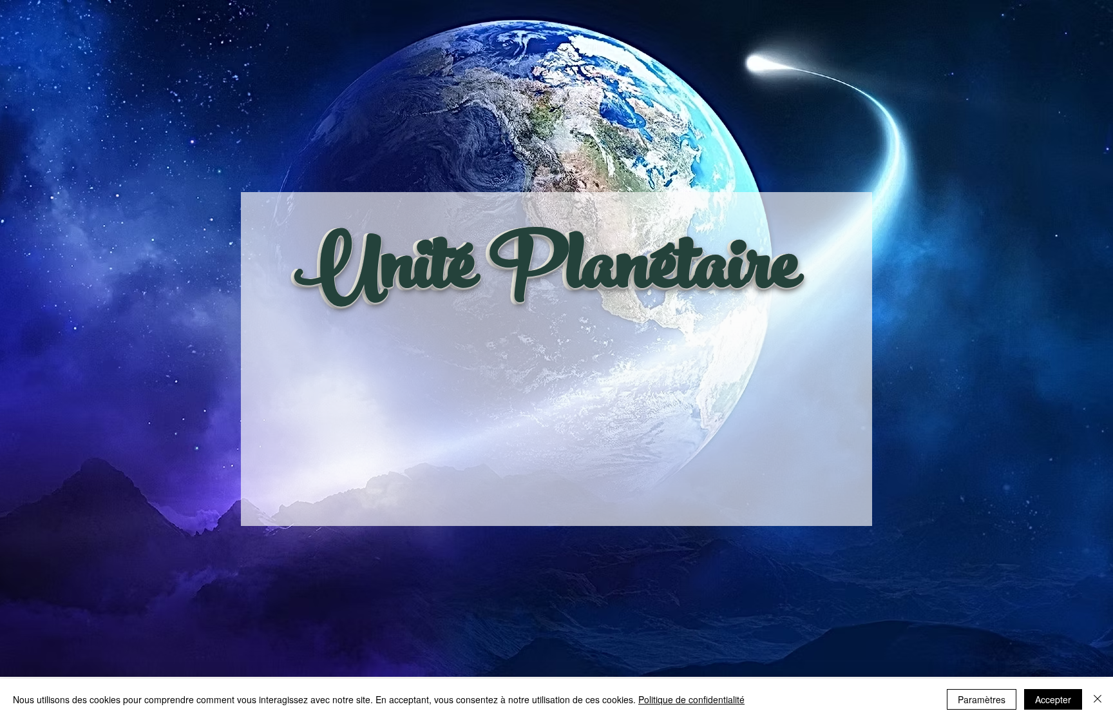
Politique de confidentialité (691, 699)
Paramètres (981, 699)
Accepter (1053, 699)
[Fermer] (1097, 699)
